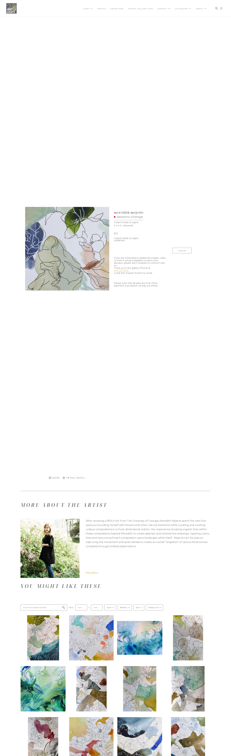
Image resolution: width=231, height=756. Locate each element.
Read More (92, 572)
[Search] (216, 8)
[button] (88, 8)
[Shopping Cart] (221, 8)
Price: (71, 607)
